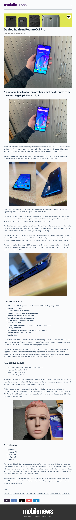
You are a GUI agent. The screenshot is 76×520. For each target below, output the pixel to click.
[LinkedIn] (36, 500)
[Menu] (71, 5)
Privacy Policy (47, 517)
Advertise (37, 517)
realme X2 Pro (43, 493)
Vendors (66, 493)
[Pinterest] (29, 500)
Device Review (19, 493)
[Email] (7, 500)
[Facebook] (14, 500)
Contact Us (28, 517)
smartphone (55, 493)
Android (8, 493)
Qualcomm (31, 493)
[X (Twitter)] (22, 500)
